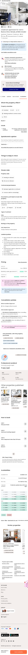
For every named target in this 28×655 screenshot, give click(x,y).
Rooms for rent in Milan (7, 575)
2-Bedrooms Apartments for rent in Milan (19, 568)
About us (3, 590)
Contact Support (5, 614)
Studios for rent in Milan (19, 575)
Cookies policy (4, 601)
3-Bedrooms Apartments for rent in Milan (7, 572)
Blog (2, 592)
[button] (22, 23)
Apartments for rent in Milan (19, 564)
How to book (16, 96)
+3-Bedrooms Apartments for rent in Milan (19, 572)
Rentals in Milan (5, 563)
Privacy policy (4, 598)
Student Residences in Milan (7, 578)
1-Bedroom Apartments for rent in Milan (7, 567)
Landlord (9, 96)
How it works (4, 587)
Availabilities (23, 96)
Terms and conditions (6, 603)
